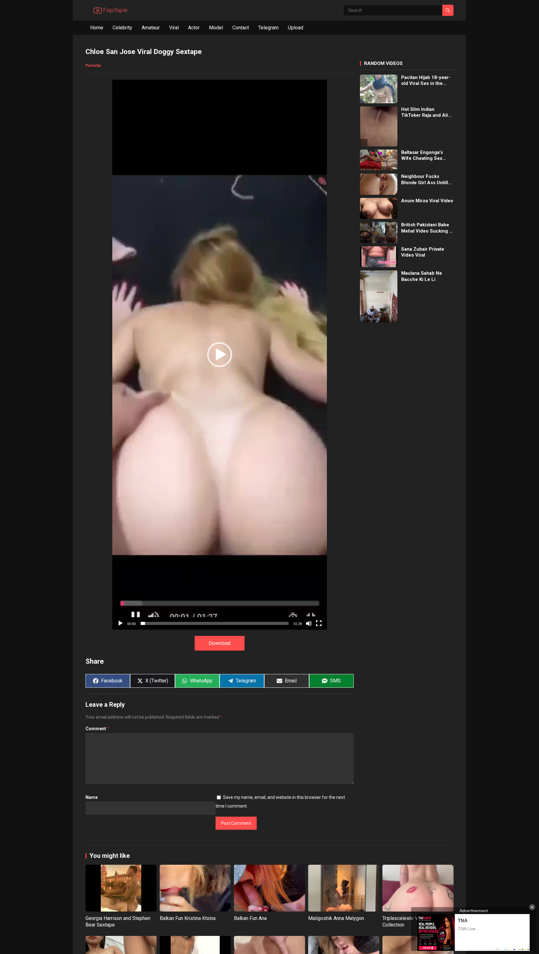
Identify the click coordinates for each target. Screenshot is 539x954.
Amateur (151, 28)
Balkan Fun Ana (250, 918)
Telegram (268, 28)
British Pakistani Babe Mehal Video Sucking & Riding (427, 228)
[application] (219, 354)
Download (220, 643)
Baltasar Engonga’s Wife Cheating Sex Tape (422, 156)
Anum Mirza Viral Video (427, 201)
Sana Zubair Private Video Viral (422, 252)
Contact (240, 28)
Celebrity (122, 28)
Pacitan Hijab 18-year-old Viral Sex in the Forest (425, 81)
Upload (295, 28)
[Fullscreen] (319, 623)
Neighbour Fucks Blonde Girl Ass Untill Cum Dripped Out (424, 180)
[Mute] (309, 623)
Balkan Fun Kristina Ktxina (188, 918)
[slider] (215, 623)
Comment (97, 728)
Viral (174, 28)
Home (96, 28)
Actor (194, 28)
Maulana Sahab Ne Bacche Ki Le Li (421, 276)
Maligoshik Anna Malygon (336, 918)
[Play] (120, 623)
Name (91, 797)
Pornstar (93, 65)
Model (216, 28)
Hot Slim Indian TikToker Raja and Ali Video (424, 112)
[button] (219, 354)
